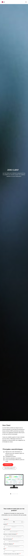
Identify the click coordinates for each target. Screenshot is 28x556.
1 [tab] (10, 493)
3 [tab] (13, 493)
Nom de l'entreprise (8, 539)
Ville (4, 549)
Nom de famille (7, 529)
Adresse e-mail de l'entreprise (10, 534)
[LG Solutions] (3, 2)
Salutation (6, 519)
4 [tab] (14, 493)
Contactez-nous (7, 464)
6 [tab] (17, 493)
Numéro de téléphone (8, 544)
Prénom (5, 524)
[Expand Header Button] (26, 2)
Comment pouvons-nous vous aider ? (11, 554)
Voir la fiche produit (8, 468)
